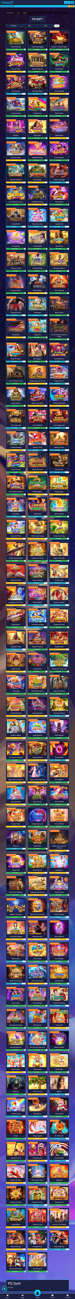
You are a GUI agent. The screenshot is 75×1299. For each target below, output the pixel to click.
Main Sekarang (15, 40)
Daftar (67, 2)
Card (45, 25)
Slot (18, 13)
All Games (14, 25)
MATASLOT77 (10, 13)
